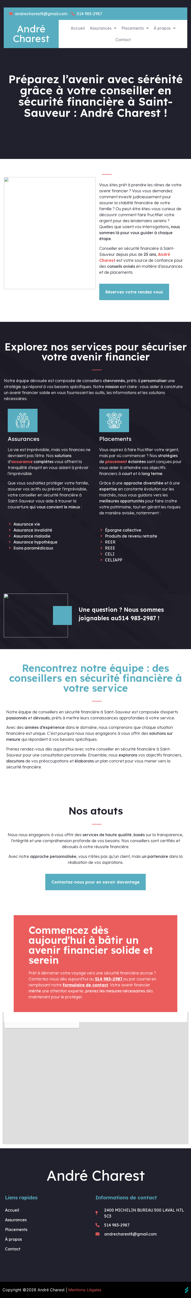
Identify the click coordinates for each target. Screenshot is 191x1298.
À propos (162, 28)
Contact (123, 39)
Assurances (100, 28)
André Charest (31, 34)
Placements (132, 28)
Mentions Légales (84, 1289)
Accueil (78, 28)
